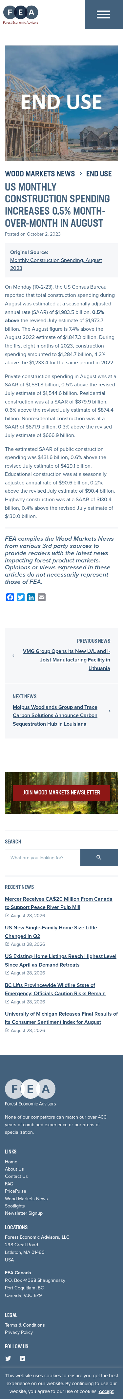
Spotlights (15, 1205)
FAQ (9, 1183)
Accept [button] (106, 1391)
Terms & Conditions (25, 1325)
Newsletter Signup (24, 1213)
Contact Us (16, 1176)
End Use (99, 174)
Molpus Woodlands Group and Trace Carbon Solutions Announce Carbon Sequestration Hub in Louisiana (55, 715)
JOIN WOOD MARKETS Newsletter (61, 793)
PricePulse (15, 1191)
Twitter (9, 1359)
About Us (14, 1169)
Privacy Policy (19, 1332)
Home (11, 1161)
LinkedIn (24, 1359)
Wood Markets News (40, 174)
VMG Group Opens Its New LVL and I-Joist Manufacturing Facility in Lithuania (66, 659)
